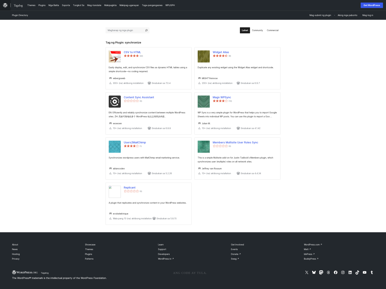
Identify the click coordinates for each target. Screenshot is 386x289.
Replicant (130, 187)
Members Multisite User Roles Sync (235, 142)
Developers (164, 254)
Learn (161, 244)
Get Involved (237, 244)
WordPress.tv (166, 258)
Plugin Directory (20, 15)
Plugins (88, 254)
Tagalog (45, 273)
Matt (307, 249)
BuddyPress (311, 258)
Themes (89, 249)
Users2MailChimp (135, 142)
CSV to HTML (132, 52)
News (15, 249)
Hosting (16, 254)
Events (234, 249)
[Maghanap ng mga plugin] (146, 30)
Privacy (15, 258)
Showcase (90, 244)
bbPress (309, 254)
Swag (235, 258)
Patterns (89, 258)
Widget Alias (221, 52)
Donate (236, 254)
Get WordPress (372, 5)
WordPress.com (313, 244)
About (15, 244)
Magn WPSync (222, 97)
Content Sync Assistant (139, 97)
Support (162, 249)
